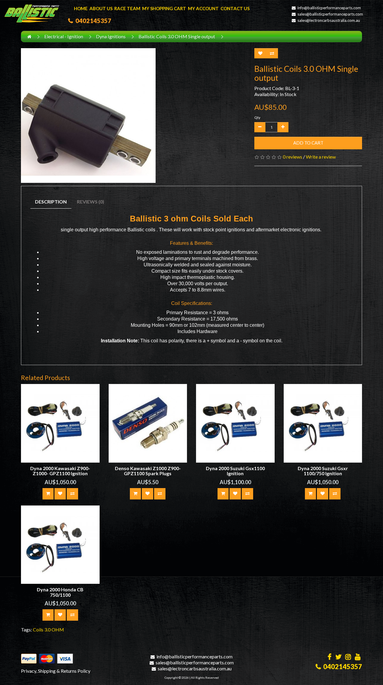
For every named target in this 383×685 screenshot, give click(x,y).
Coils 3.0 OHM (48, 629)
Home (81, 8)
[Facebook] (330, 657)
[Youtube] (358, 657)
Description (51, 201)
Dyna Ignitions (111, 36)
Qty (257, 117)
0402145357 (92, 20)
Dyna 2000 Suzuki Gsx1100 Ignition (235, 470)
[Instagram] (348, 657)
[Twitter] (338, 657)
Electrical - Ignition (63, 36)
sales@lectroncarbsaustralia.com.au (328, 20)
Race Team (127, 8)
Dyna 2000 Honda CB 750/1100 (60, 592)
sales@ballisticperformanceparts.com (330, 14)
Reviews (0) (90, 201)
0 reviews (292, 157)
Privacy (28, 671)
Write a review (321, 157)
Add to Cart (308, 142)
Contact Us (235, 8)
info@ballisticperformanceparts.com (329, 7)
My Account (203, 8)
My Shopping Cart (164, 8)
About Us (101, 8)
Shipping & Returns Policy (64, 671)
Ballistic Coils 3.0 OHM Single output (177, 36)
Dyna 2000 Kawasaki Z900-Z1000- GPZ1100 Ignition (60, 470)
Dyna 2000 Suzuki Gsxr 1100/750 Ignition (323, 470)
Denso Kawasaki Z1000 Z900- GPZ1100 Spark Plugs (148, 470)
